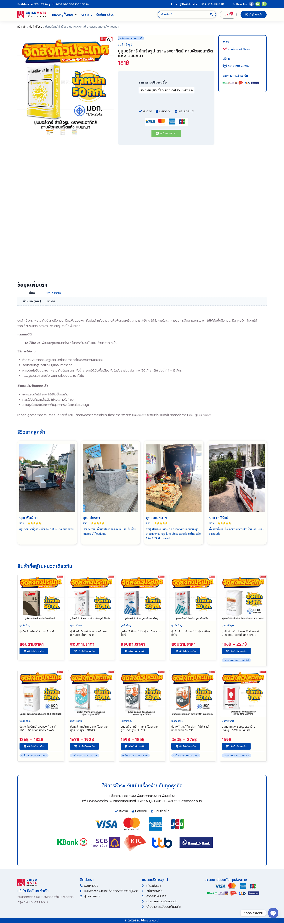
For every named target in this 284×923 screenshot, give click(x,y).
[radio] (166, 90)
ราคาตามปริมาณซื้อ (153, 82)
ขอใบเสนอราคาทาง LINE (131, 38)
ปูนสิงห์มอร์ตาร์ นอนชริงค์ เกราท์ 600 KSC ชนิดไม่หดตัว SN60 (38, 728)
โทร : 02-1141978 (212, 4)
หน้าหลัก (21, 26)
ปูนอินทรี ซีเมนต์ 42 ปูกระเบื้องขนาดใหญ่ (141, 633)
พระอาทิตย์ (53, 293)
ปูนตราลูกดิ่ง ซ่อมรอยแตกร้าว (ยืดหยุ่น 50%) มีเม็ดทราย (238, 728)
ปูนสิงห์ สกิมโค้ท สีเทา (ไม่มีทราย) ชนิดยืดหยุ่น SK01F (190, 728)
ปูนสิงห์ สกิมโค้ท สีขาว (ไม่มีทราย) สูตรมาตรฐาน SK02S (89, 728)
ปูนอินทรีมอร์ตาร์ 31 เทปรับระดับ (37, 631)
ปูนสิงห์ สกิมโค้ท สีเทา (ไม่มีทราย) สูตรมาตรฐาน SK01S (139, 728)
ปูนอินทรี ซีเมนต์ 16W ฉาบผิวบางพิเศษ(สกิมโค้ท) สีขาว (88, 633)
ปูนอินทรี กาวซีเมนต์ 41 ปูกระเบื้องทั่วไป (190, 633)
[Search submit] (211, 14)
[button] (64, 14)
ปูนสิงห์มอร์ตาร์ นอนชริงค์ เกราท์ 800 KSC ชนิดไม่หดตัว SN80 (240, 633)
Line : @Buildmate (184, 4)
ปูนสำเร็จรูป (35, 26)
